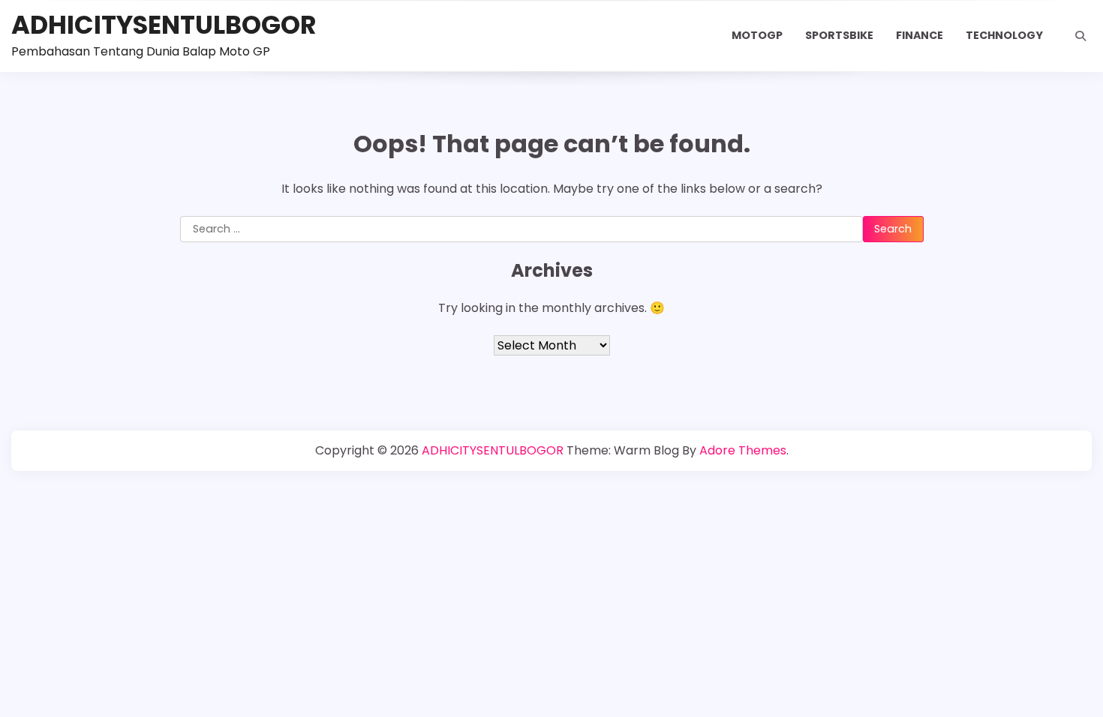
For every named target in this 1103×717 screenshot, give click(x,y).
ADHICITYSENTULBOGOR (164, 25)
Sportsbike (839, 35)
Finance (919, 35)
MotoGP (757, 35)
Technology (1004, 35)
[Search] (1080, 36)
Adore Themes (742, 450)
